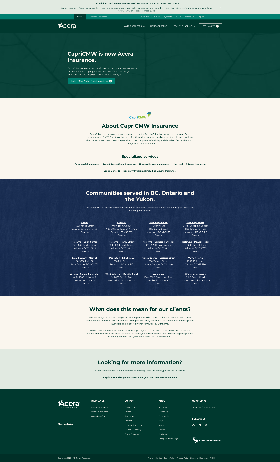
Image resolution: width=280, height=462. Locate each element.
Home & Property (159, 26)
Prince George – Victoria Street (158, 258)
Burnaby (121, 222)
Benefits (103, 17)
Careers (177, 17)
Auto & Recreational (134, 26)
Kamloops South (159, 222)
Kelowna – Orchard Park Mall (158, 242)
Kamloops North (195, 222)
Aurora (84, 222)
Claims (157, 17)
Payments (167, 17)
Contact (187, 17)
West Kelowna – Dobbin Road (121, 274)
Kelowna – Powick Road (195, 242)
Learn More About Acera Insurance (89, 81)
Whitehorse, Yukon (195, 274)
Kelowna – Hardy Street (121, 242)
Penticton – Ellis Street (121, 258)
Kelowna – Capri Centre (84, 242)
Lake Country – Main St (84, 258)
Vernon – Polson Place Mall (84, 274)
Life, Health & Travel (182, 26)
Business (93, 17)
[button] (194, 16)
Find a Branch (146, 17)
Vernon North (195, 258)
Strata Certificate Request (203, 407)
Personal (80, 17)
